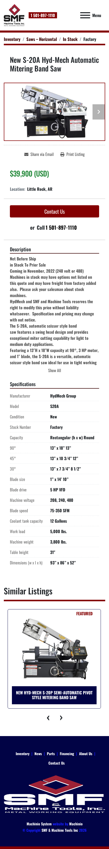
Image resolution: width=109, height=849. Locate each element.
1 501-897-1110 (43, 15)
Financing (67, 753)
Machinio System (39, 823)
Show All (54, 370)
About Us (85, 753)
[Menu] (85, 15)
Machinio (76, 823)
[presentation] (48, 716)
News (38, 753)
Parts (51, 753)
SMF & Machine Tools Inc (60, 830)
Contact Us (54, 211)
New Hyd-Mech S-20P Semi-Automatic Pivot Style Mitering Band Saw (54, 695)
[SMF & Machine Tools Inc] (54, 793)
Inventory (22, 753)
